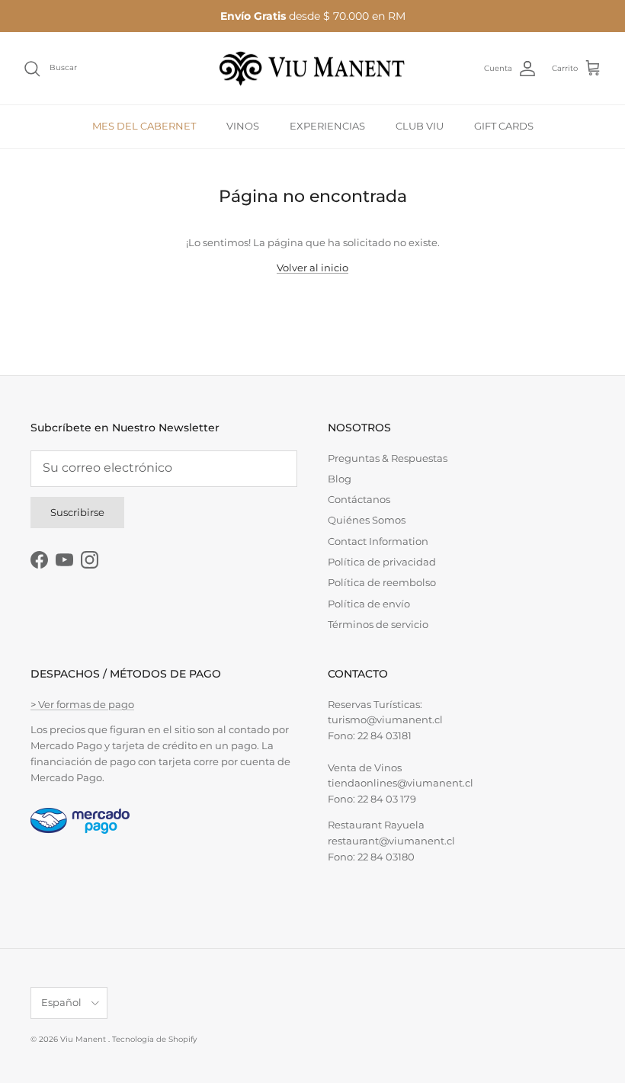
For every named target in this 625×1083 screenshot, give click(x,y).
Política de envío (369, 604)
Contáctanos (359, 499)
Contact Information (378, 541)
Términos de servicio (378, 624)
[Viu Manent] (312, 68)
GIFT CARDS (504, 126)
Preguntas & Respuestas (387, 458)
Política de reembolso (382, 582)
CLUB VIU (420, 126)
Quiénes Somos (366, 520)
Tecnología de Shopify (154, 1039)
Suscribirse (77, 512)
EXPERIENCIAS (327, 126)
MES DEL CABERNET (144, 126)
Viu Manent (84, 1039)
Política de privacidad (382, 562)
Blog (339, 479)
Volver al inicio (312, 267)
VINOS (242, 126)
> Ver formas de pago (82, 704)
